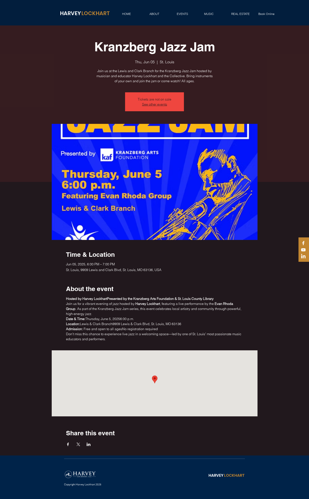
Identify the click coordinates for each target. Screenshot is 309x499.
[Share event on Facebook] (68, 444)
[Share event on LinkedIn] (89, 444)
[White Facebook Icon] (303, 243)
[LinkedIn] (303, 256)
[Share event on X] (78, 444)
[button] (160, 14)
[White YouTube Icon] (303, 250)
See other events (154, 104)
